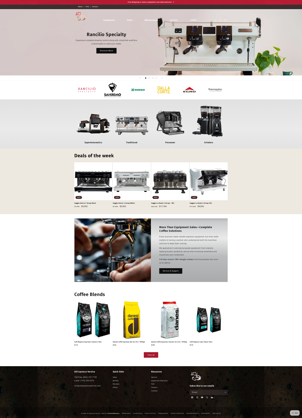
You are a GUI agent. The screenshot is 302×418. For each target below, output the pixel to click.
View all (151, 355)
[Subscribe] (225, 392)
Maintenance (151, 20)
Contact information (177, 413)
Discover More (106, 51)
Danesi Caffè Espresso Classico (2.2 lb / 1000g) (169, 342)
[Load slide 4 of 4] (156, 78)
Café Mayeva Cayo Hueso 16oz (201, 342)
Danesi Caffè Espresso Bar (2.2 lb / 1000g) (129, 342)
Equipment (109, 20)
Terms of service (150, 413)
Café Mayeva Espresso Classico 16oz (88, 342)
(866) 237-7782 (90, 377)
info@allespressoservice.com (87, 386)
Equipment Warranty (159, 380)
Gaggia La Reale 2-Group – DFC (162, 203)
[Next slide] (162, 78)
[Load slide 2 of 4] (149, 78)
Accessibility (205, 413)
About (80, 7)
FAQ (87, 7)
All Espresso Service (93, 413)
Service (174, 20)
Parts (129, 20)
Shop (115, 377)
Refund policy (126, 413)
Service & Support (171, 271)
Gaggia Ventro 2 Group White (124, 203)
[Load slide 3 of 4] (153, 78)
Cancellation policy (192, 413)
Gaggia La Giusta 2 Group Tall (201, 203)
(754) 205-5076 (87, 380)
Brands (116, 380)
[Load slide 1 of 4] (145, 78)
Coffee (193, 20)
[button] (110, 20)
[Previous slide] (140, 78)
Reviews (116, 384)
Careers (154, 387)
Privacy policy (137, 413)
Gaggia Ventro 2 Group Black (85, 203)
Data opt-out (217, 413)
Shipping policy (163, 413)
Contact (95, 7)
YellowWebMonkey (113, 413)
